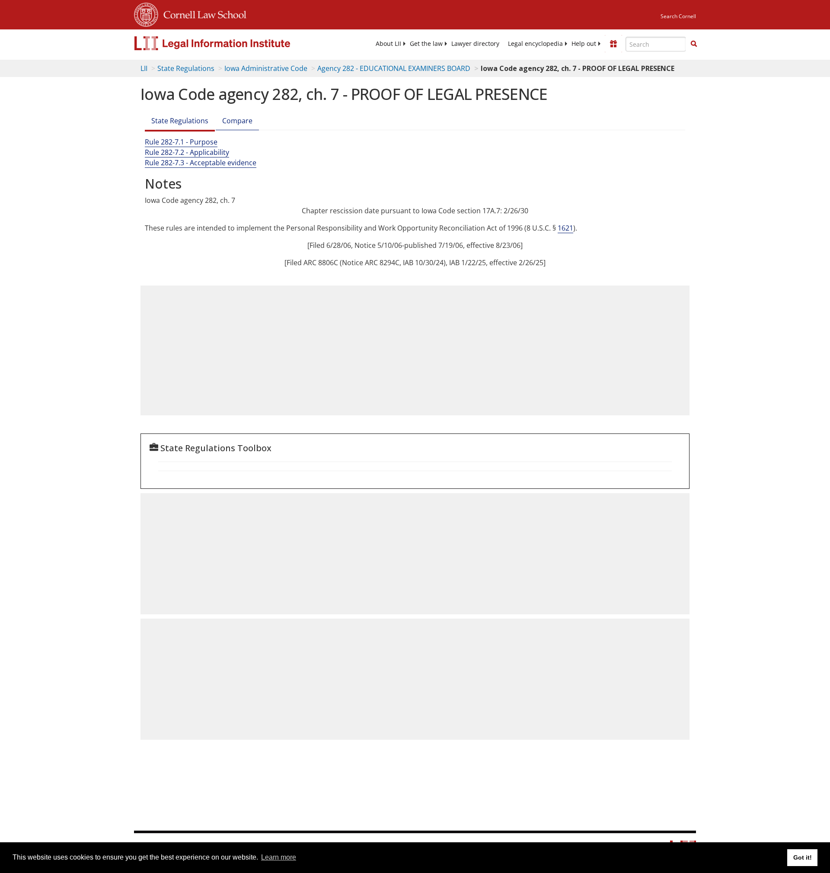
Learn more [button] (278, 857)
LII (143, 68)
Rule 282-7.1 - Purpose (181, 142)
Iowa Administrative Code (265, 68)
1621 (565, 228)
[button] (694, 44)
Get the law (426, 44)
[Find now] (694, 44)
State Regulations (185, 68)
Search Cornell (678, 16)
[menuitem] (388, 43)
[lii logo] (231, 43)
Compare (237, 120)
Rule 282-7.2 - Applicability (187, 152)
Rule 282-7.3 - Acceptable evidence (200, 162)
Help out (583, 44)
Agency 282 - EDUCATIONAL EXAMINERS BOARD (393, 68)
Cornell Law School (202, 13)
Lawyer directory (475, 44)
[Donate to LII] (613, 43)
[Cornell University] (146, 13)
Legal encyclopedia (535, 44)
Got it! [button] (802, 857)
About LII (388, 44)
